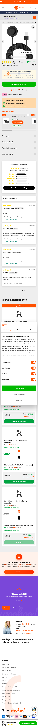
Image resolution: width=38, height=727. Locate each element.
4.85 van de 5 (23, 168)
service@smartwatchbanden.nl (24, 630)
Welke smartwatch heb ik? (11, 18)
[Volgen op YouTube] (8, 710)
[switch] (33, 368)
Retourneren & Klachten (9, 674)
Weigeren (19, 400)
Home (3, 22)
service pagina (28, 633)
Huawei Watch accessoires (12, 22)
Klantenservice (6, 664)
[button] (7, 62)
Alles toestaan (19, 388)
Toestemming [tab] (6, 330)
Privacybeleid (6, 700)
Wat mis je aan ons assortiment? (11, 690)
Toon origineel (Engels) (12, 219)
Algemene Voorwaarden (8, 693)
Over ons (15, 608)
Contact (6, 608)
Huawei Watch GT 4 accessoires (26, 22)
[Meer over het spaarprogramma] (26, 90)
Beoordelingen (6, 696)
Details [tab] (19, 330)
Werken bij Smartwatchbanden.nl (11, 703)
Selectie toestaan (19, 394)
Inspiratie (4, 683)
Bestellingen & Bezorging (9, 667)
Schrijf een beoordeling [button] (19, 188)
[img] (7, 205)
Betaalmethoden (6, 670)
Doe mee (18, 572)
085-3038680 (26, 624)
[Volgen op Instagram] (3, 710)
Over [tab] (31, 330)
